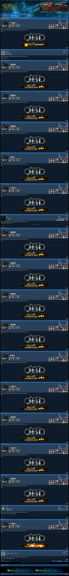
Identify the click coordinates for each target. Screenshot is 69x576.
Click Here (67, 22)
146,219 (67, 20)
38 (67, 51)
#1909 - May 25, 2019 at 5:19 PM (5, 228)
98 (61, 561)
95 (58, 561)
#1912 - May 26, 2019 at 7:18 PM (5, 320)
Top (66, 573)
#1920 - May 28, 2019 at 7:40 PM (5, 550)
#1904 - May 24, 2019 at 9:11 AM (5, 91)
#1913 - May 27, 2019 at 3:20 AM (5, 351)
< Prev (53, 561)
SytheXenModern (3, 573)
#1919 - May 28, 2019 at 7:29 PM (5, 519)
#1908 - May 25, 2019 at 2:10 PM (5, 214)
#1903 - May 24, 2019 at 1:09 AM (5, 60)
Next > (67, 561)
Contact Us (61, 573)
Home (64, 573)
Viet (7, 216)
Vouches (34, 224)
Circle (7, 507)
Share (67, 89)
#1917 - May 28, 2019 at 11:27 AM (5, 474)
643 (65, 561)
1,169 (67, 216)
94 (57, 561)
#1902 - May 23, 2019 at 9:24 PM (5, 49)
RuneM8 (8, 51)
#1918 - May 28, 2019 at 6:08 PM (5, 505)
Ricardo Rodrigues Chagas (11, 553)
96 (59, 561)
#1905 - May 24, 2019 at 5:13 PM (5, 122)
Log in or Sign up (66, 0)
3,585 (67, 507)
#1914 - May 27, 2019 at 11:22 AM (5, 382)
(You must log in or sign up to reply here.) (5, 561)
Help (63, 573)
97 (60, 561)
